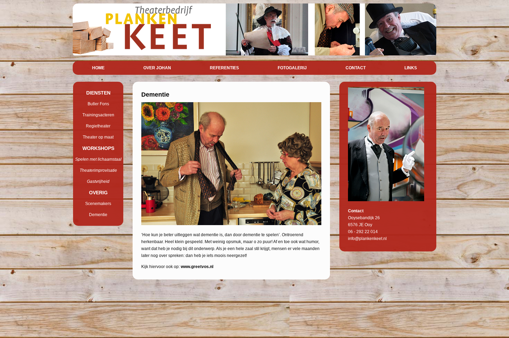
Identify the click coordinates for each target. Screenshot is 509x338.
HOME (98, 67)
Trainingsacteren (98, 115)
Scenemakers (98, 203)
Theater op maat (98, 137)
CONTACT (356, 67)
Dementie (98, 214)
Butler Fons (98, 103)
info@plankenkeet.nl (367, 238)
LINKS (410, 67)
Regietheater (98, 126)
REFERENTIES (224, 67)
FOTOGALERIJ (292, 67)
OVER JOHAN (157, 67)
